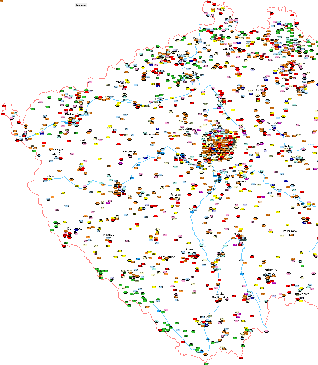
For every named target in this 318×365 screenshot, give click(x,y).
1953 (209, 50)
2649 (234, 136)
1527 (63, 126)
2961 (262, 120)
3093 (162, 71)
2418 (304, 74)
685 (55, 125)
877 (223, 147)
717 (203, 92)
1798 (211, 144)
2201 (182, 98)
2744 (56, 226)
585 (99, 228)
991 (292, 56)
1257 (241, 129)
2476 (220, 171)
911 (287, 26)
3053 (241, 191)
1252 (42, 129)
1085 (237, 91)
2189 (17, 140)
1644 (148, 71)
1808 (90, 82)
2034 (297, 286)
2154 (173, 217)
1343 (134, 104)
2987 (306, 58)
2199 (64, 246)
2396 (219, 179)
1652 (232, 153)
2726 (222, 157)
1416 (242, 96)
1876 (266, 80)
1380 (314, 153)
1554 (99, 192)
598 (299, 213)
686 (262, 288)
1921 (219, 144)
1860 (135, 65)
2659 (286, 149)
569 (289, 149)
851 (143, 297)
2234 (90, 130)
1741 (236, 134)
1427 (201, 172)
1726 (18, 122)
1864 (243, 130)
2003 (170, 327)
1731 (162, 187)
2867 (216, 288)
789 (200, 114)
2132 (220, 67)
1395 (265, 43)
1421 (283, 25)
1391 (235, 50)
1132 (313, 132)
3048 (307, 218)
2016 (228, 118)
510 (106, 271)
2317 (271, 50)
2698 (167, 80)
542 (107, 219)
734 (211, 216)
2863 (197, 321)
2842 (195, 257)
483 (174, 78)
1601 (222, 93)
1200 (100, 273)
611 (165, 212)
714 (238, 72)
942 (39, 155)
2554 (208, 137)
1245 (230, 144)
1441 (263, 86)
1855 (191, 103)
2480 (220, 340)
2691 (144, 299)
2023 (302, 49)
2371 (216, 121)
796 (299, 45)
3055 (161, 73)
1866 (167, 186)
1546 (152, 267)
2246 (124, 194)
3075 (176, 282)
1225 (244, 164)
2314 (145, 158)
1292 (21, 139)
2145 (212, 189)
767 (156, 160)
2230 (77, 123)
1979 (289, 70)
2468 (108, 238)
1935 (291, 26)
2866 (292, 207)
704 (54, 127)
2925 (242, 274)
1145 (145, 198)
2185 (218, 174)
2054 (235, 315)
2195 (185, 82)
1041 (270, 60)
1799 (230, 145)
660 (287, 88)
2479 (224, 349)
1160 (236, 227)
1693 (214, 211)
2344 (215, 66)
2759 (178, 330)
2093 (251, 155)
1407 (248, 46)
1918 (220, 13)
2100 (289, 28)
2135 (221, 136)
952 (294, 63)
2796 (86, 90)
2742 (222, 37)
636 (228, 56)
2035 (240, 245)
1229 (130, 156)
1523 (188, 243)
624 (200, 127)
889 (62, 105)
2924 (241, 119)
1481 (250, 91)
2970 (167, 123)
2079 (208, 29)
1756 (124, 87)
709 (142, 277)
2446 (206, 160)
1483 (303, 149)
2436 (137, 69)
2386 (74, 122)
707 (124, 187)
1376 (187, 53)
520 (287, 225)
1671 (4, 106)
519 (286, 161)
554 (137, 226)
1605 (210, 121)
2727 (86, 92)
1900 (81, 221)
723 (222, 194)
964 (174, 136)
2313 (275, 71)
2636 (231, 151)
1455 (207, 320)
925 (151, 63)
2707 (198, 166)
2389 (171, 198)
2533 (183, 156)
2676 (298, 47)
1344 (191, 61)
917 (15, 131)
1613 (300, 56)
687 (163, 260)
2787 (197, 77)
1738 (135, 270)
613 (85, 186)
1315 (164, 329)
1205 (115, 185)
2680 (220, 101)
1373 (257, 55)
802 (85, 173)
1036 (286, 103)
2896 (219, 253)
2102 (281, 135)
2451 (240, 243)
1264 (294, 45)
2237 (129, 305)
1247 (249, 56)
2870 (306, 87)
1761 (119, 187)
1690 (226, 229)
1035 (96, 97)
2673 (171, 47)
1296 (275, 54)
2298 (221, 95)
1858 (275, 22)
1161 (245, 60)
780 (26, 140)
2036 (96, 246)
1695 (290, 24)
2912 (198, 66)
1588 (219, 125)
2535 (209, 230)
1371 (157, 234)
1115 (291, 43)
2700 (218, 284)
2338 (239, 49)
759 (256, 126)
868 (301, 252)
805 (282, 155)
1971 (160, 330)
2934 (119, 103)
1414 (211, 56)
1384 (202, 166)
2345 (240, 52)
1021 (278, 118)
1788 (206, 325)
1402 (71, 179)
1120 (276, 47)
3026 (157, 229)
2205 (193, 331)
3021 (291, 159)
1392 (173, 52)
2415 (78, 98)
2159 (219, 133)
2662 (169, 61)
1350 (276, 172)
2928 (157, 84)
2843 (314, 254)
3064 (155, 69)
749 (236, 22)
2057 (117, 216)
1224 (151, 102)
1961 (285, 65)
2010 (267, 39)
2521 (64, 234)
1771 (142, 273)
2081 (303, 46)
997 (302, 204)
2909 (264, 134)
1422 (218, 123)
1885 (186, 336)
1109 (140, 174)
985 (268, 36)
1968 (186, 78)
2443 (203, 322)
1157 (165, 274)
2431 (180, 62)
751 (108, 137)
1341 (304, 222)
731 (217, 204)
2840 (119, 251)
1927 (204, 29)
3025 (107, 203)
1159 (268, 41)
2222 (163, 331)
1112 (215, 236)
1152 (47, 119)
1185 (190, 164)
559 (157, 231)
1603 (213, 68)
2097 (254, 31)
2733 (178, 189)
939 (302, 266)
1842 (288, 286)
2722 (84, 97)
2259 (287, 80)
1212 (32, 109)
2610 (305, 52)
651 (286, 50)
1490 (215, 176)
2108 (80, 110)
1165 (214, 171)
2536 (132, 280)
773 (182, 40)
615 (264, 91)
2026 (219, 153)
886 (95, 254)
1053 (189, 142)
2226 (181, 160)
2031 (280, 43)
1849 (77, 100)
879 (295, 25)
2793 (91, 192)
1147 (230, 132)
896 (190, 96)
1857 (282, 91)
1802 (143, 106)
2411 (226, 153)
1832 (199, 130)
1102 (187, 162)
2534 (195, 206)
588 (63, 193)
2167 (138, 259)
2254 (223, 153)
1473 (282, 174)
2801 (219, 107)
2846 (244, 132)
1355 (127, 241)
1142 (257, 101)
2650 (218, 157)
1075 (271, 113)
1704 (162, 149)
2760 (109, 166)
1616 (88, 237)
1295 (204, 61)
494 (177, 201)
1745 (81, 104)
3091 (300, 66)
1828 (292, 185)
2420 (208, 31)
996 (219, 280)
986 (86, 241)
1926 (220, 322)
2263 (295, 74)
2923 (288, 42)
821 (295, 86)
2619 (179, 56)
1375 (217, 64)
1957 (130, 277)
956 (124, 89)
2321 (263, 197)
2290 (234, 90)
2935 (191, 344)
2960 (269, 193)
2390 (304, 78)
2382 (191, 258)
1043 (315, 147)
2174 (125, 292)
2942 (246, 294)
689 (127, 80)
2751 (220, 159)
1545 (218, 40)
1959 (208, 2)
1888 (77, 186)
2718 (188, 63)
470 (212, 145)
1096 (252, 256)
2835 (245, 153)
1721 (44, 143)
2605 (187, 279)
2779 (251, 32)
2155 (214, 4)
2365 (136, 293)
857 (204, 43)
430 (140, 208)
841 (157, 129)
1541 (251, 160)
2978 (247, 301)
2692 (100, 278)
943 (133, 135)
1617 (233, 110)
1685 (24, 136)
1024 (296, 160)
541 (298, 204)
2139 (243, 88)
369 (211, 232)
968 (81, 164)
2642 (241, 125)
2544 (194, 129)
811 (221, 173)
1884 (185, 331)
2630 (220, 155)
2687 (144, 75)
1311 (184, 37)
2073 (11, 118)
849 (160, 105)
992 (175, 105)
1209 (290, 72)
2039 (110, 192)
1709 (158, 57)
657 (215, 39)
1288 (154, 254)
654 (316, 256)
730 (288, 45)
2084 (142, 279)
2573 (226, 335)
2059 (253, 184)
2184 (241, 358)
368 (214, 158)
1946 (97, 269)
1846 (278, 153)
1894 (224, 103)
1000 (209, 145)
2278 (279, 24)
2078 (210, 289)
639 (294, 77)
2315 (154, 59)
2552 (125, 135)
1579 (127, 82)
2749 (209, 159)
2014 (204, 265)
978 (298, 125)
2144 (193, 284)
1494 (135, 291)
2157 (208, 142)
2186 (239, 76)
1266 (90, 217)
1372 (85, 216)
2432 (182, 64)
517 (176, 213)
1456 (185, 160)
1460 (214, 265)
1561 (190, 256)
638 (283, 69)
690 (260, 266)
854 (126, 302)
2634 (234, 146)
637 (273, 45)
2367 (177, 40)
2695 (251, 316)
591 (246, 166)
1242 (88, 132)
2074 (96, 144)
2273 (42, 134)
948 (212, 15)
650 (174, 133)
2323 (200, 42)
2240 (238, 43)
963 (170, 88)
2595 (145, 257)
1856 (181, 176)
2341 (108, 99)
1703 (245, 34)
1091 (220, 151)
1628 (282, 151)
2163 (215, 29)
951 (227, 299)
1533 (158, 311)
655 (176, 294)
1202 (180, 158)
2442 (310, 285)
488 (184, 76)
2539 (172, 59)
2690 (158, 301)
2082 (140, 195)
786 (257, 32)
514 (193, 186)
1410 (276, 43)
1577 (241, 173)
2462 (116, 219)
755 (15, 113)
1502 (275, 73)
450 (307, 220)
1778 (160, 258)
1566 (56, 158)
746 (301, 68)
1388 (107, 246)
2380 (259, 197)
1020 (217, 136)
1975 (272, 26)
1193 (279, 123)
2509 (233, 140)
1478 (244, 67)
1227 (243, 286)
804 (78, 170)
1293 (230, 147)
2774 (277, 83)
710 (13, 116)
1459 (242, 338)
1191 (228, 184)
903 (62, 91)
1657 (160, 175)
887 (252, 222)
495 (184, 158)
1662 (249, 147)
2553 (243, 50)
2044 (230, 136)
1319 (251, 44)
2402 (274, 283)
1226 (180, 236)
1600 (134, 301)
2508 (276, 78)
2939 (157, 243)
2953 (242, 209)
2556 (75, 133)
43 (300, 35)
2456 (305, 85)
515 (172, 206)
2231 (148, 50)
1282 (277, 257)
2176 (301, 288)
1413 (226, 19)
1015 (167, 269)
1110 (213, 88)
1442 (158, 158)
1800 (219, 145)
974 (236, 205)
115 (208, 339)
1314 (243, 345)
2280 (267, 76)
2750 (226, 157)
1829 (235, 338)
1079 (172, 286)
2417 (272, 185)
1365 (161, 107)
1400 (233, 52)
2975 (100, 97)
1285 (189, 44)
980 (159, 75)
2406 (221, 26)
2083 (161, 95)
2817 (261, 143)
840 (123, 191)
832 (32, 146)
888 (81, 106)
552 (252, 173)
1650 (156, 238)
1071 (278, 212)
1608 (240, 171)
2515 (237, 57)
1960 (291, 63)
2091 (231, 50)
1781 (152, 118)
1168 (259, 185)
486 (178, 85)
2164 (297, 23)
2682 (151, 206)
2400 (77, 116)
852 (99, 271)
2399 (293, 285)
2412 (264, 275)
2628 (272, 281)
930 (300, 64)
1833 (271, 115)
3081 (278, 30)
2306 (216, 262)
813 (192, 157)
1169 (222, 319)
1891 (184, 60)
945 (208, 15)
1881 (257, 157)
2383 (227, 190)
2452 (131, 68)
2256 (267, 100)
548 (292, 197)
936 (102, 208)
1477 (66, 123)
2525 (308, 73)
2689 (162, 312)
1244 (192, 90)
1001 (208, 144)
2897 (293, 157)
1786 (302, 192)
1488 (237, 70)
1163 (58, 224)
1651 (223, 30)
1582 (71, 109)
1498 (284, 78)
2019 (140, 266)
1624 (316, 118)
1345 (280, 47)
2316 (34, 151)
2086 (55, 222)
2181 (140, 289)
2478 (289, 166)
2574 (298, 90)
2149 (222, 10)
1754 (292, 65)
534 (200, 57)
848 (251, 94)
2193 (68, 235)
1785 (168, 325)
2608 (291, 86)
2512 (236, 19)
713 (216, 267)
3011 (219, 130)
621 (102, 202)
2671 (201, 192)
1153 (194, 144)
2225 (290, 151)
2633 (234, 144)
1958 (157, 96)
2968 (180, 130)
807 (146, 253)
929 (195, 88)
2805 (200, 168)
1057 (206, 120)
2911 (81, 108)
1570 (235, 138)
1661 (3, 114)
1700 (137, 107)
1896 (194, 255)
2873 (215, 37)
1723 (212, 342)
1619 (241, 229)
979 (270, 230)
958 (304, 76)
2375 (197, 350)
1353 (236, 321)
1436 (76, 102)
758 (151, 238)
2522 (49, 179)
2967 (171, 57)
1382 (101, 220)
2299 (220, 91)
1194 (195, 160)
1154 (135, 168)
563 (227, 215)
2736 (156, 73)
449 (103, 185)
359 (286, 24)
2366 (75, 106)
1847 (300, 160)
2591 (125, 115)
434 (176, 278)
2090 (302, 87)
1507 (211, 147)
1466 (282, 71)
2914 (183, 80)
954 (42, 132)
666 (196, 62)
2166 (241, 260)
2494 (286, 181)
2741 (157, 46)
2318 (174, 219)
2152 (171, 139)
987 (230, 46)
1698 (123, 288)
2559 (249, 295)
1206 (116, 181)
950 (93, 212)
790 (229, 77)
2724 (52, 230)
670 (244, 175)
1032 (166, 310)
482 (175, 82)
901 (152, 55)
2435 (165, 272)
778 (219, 181)
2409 (182, 154)
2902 (121, 159)
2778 (286, 111)
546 (232, 176)
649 (162, 60)
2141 (226, 178)
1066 (72, 154)
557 (234, 167)
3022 (214, 41)
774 (212, 37)
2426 (95, 252)
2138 (211, 32)
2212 (227, 138)
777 (207, 285)
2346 (298, 135)
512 (134, 214)
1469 (235, 43)
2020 (223, 138)
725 (292, 40)
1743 (176, 101)
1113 (223, 221)
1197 (291, 68)
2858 (315, 169)
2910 (237, 120)
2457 (204, 260)
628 (247, 149)
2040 (79, 119)
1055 (282, 29)
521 (178, 198)
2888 (209, 135)
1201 (299, 162)
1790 (190, 77)
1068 (262, 56)
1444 (183, 258)
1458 (226, 329)
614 (134, 277)
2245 (313, 273)
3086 (287, 84)
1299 (160, 98)
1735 (298, 88)
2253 (125, 215)
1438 (205, 125)
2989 (137, 224)
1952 (309, 46)
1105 (201, 351)
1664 (240, 164)
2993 (197, 255)
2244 (312, 289)
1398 (241, 38)
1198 (289, 31)
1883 (60, 99)
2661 (238, 314)
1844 (245, 332)
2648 (208, 157)
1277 (110, 241)
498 (224, 170)
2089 (204, 135)
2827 (271, 13)
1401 (232, 66)
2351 (228, 37)
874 (62, 101)
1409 (236, 37)
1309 (221, 35)
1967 (281, 73)
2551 (277, 57)
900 (148, 63)
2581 (235, 48)
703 (177, 300)
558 (258, 155)
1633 (66, 97)
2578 (151, 302)
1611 (264, 132)
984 (300, 50)
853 (158, 299)
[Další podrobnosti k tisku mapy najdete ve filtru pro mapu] (81, 5)
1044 (24, 134)
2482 (227, 333)
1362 (247, 330)
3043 (246, 328)
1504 (291, 33)
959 (222, 336)
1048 (229, 187)
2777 (210, 211)
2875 (162, 58)
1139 (240, 127)
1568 (186, 74)
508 (140, 303)
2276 (278, 194)
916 (26, 125)
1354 (252, 53)
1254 (171, 111)
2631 (237, 140)
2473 (113, 220)
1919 (121, 135)
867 (143, 67)
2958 (193, 189)
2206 (282, 236)
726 (220, 28)
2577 (216, 198)
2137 (204, 169)
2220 (193, 184)
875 (66, 94)
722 (196, 185)
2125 (108, 85)
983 (67, 131)
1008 (118, 117)
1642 (153, 84)
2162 (219, 147)
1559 (183, 56)
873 (126, 129)
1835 (129, 260)
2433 (66, 110)
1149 (37, 134)
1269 (166, 163)
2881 (164, 54)
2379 (219, 255)
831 (230, 17)
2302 (156, 176)
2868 (155, 65)
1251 (107, 97)
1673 (165, 60)
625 (302, 277)
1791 (155, 216)
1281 (219, 138)
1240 (200, 31)
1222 (205, 13)
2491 (237, 68)
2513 (276, 81)
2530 (45, 179)
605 (130, 208)
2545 (257, 95)
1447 (306, 93)
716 (192, 277)
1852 (236, 187)
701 (90, 240)
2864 (208, 45)
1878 (156, 240)
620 (219, 9)
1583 (47, 107)
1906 (234, 171)
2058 (266, 331)
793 (194, 291)
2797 (69, 237)
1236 (142, 293)
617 (280, 294)
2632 (235, 142)
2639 (251, 298)
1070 (84, 143)
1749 (308, 82)
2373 (112, 218)
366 (130, 196)
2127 (45, 116)
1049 (236, 165)
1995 (49, 134)
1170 (272, 48)
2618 (187, 56)
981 (195, 131)
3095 (200, 40)
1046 (157, 86)
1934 (66, 206)
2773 (115, 257)
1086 (188, 69)
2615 (238, 137)
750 (25, 132)
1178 (69, 233)
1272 (225, 172)
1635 (222, 347)
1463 (303, 91)
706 (203, 317)
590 (305, 89)
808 (88, 102)
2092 (131, 294)
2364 (127, 287)
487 (157, 78)
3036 (111, 97)
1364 (311, 50)
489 (181, 78)
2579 (143, 208)
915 (26, 127)
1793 (118, 144)
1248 (311, 57)
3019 (217, 301)
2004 (181, 162)
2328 (231, 138)
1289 (301, 301)
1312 (215, 35)
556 (273, 187)
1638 (272, 43)
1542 (89, 222)
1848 (238, 317)
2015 (224, 331)
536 (98, 230)
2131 (51, 161)
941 (165, 132)
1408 (268, 31)
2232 (286, 75)
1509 (289, 292)
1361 (258, 38)
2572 (204, 143)
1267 (109, 128)
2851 (76, 229)
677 (306, 51)
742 (85, 161)
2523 (181, 262)
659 (293, 48)
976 (77, 95)
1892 (191, 209)
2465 (244, 189)
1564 (119, 195)
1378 (199, 162)
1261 (316, 120)
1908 (110, 126)
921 (243, 336)
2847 (199, 323)
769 (123, 275)
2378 (219, 38)
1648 (70, 120)
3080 (291, 36)
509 (164, 323)
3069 (40, 102)
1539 (256, 285)
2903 (192, 212)
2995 (165, 235)
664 (287, 38)
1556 (177, 148)
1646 (149, 252)
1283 (205, 145)
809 (289, 62)
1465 (281, 67)
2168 (179, 80)
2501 (176, 323)
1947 (102, 271)
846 (286, 101)
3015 (268, 282)
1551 (60, 132)
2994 (200, 68)
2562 (281, 147)
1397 (215, 147)
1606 (146, 60)
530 (286, 28)
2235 (209, 162)
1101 (308, 42)
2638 (228, 155)
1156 (235, 132)
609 (12, 113)
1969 (206, 364)
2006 (213, 136)
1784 (209, 149)
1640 (153, 71)
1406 (287, 136)
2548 (183, 342)
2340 (114, 132)
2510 (246, 179)
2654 (228, 54)
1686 (60, 158)
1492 (48, 199)
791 (258, 144)
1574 (210, 166)
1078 (256, 206)
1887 (235, 245)
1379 (254, 57)
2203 (152, 145)
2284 (155, 206)
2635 (234, 148)
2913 (194, 64)
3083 (143, 264)
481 (180, 76)
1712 (213, 149)
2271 (212, 11)
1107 (160, 287)
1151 (255, 110)
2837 (204, 48)
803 (30, 148)
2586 (132, 178)
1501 (176, 159)
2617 (303, 160)
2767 (123, 256)
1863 (116, 87)
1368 (313, 59)
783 (225, 44)
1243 (143, 77)
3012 (220, 128)
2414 (205, 66)
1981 (244, 238)
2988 (298, 156)
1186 (266, 301)
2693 (288, 273)
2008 (297, 158)
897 (150, 258)
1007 (293, 70)
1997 (194, 263)
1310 (309, 223)
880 (73, 120)
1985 (280, 69)
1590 (227, 145)
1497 (242, 334)
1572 (152, 122)
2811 (248, 42)
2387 (151, 65)
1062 (312, 81)
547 (245, 172)
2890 (278, 134)
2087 (245, 263)
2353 (238, 236)
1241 (225, 66)
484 (172, 76)
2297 (220, 97)
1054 (255, 218)
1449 (104, 100)
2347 (304, 82)
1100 (100, 140)
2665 (147, 307)
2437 (248, 137)
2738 (154, 287)
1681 (85, 245)
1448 (100, 99)
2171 (187, 88)
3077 (202, 75)
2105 (309, 204)
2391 (194, 253)
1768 (229, 101)
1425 (269, 135)
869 (65, 222)
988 (274, 129)
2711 (243, 300)
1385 (222, 8)
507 (124, 273)
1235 (175, 290)
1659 (254, 147)
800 (307, 56)
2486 (123, 271)
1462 (158, 272)
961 (155, 108)
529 (190, 159)
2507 (212, 30)
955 (63, 117)
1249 (299, 95)
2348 (222, 39)
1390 (159, 55)
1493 (95, 138)
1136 (182, 127)
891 (225, 149)
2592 (73, 123)
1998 (210, 132)
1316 (168, 330)
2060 (232, 149)
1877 (264, 54)
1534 (135, 202)
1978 (136, 85)
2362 (120, 163)
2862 (124, 94)
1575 (216, 53)
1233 (176, 240)
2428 (129, 271)
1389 (128, 66)
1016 (66, 243)
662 (187, 132)
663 (217, 342)
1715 (230, 142)
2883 (167, 58)
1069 (206, 217)
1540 (256, 53)
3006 (286, 151)
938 (220, 198)
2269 (69, 141)
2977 (195, 59)
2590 (147, 77)
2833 (82, 170)
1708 (230, 20)
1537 (184, 182)
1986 (195, 319)
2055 (258, 120)
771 (64, 236)
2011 (238, 216)
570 (65, 233)
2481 (222, 321)
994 (283, 75)
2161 (229, 140)
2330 (181, 291)
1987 (270, 232)
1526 (266, 57)
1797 (151, 240)
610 (53, 197)
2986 (117, 105)
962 (290, 99)
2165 (298, 299)
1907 (215, 196)
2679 (266, 88)
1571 (221, 112)
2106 (162, 153)
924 (237, 312)
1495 (290, 49)
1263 (284, 45)
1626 (196, 44)
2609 (304, 206)
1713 (280, 52)
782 (309, 202)
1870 (262, 39)
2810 (189, 194)
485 (168, 74)
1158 (178, 83)
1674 (49, 97)
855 (111, 280)
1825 (210, 60)
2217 (70, 122)
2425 (269, 274)
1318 (176, 64)
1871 (190, 75)
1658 (278, 32)
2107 (122, 277)
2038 (117, 69)
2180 (279, 190)
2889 (177, 203)
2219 (60, 113)
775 (83, 168)
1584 (259, 278)
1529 (220, 177)
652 (188, 134)
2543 (172, 98)
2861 (159, 153)
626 (248, 44)
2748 (273, 126)
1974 (197, 348)
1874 (115, 130)
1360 (297, 51)
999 (138, 165)
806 (80, 168)
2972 (231, 168)
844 (274, 128)
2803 (242, 32)
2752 (212, 160)
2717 (67, 105)
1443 (199, 52)
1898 (216, 151)
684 (197, 268)
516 (214, 209)
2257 (240, 238)
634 (110, 201)
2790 (295, 43)
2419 (236, 207)
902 (70, 88)
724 (240, 74)
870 (100, 159)
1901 (247, 299)
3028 (15, 134)
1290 (227, 62)
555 (250, 191)
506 (120, 285)
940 (239, 85)
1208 (209, 192)
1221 (66, 112)
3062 (299, 42)
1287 (252, 42)
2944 (224, 114)
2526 (187, 259)
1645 (161, 62)
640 (76, 233)
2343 (183, 280)
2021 (197, 270)
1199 (292, 15)
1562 (153, 275)
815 (151, 51)
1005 (177, 154)
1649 (233, 296)
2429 (175, 157)
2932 (257, 99)
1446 (88, 228)
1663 (146, 217)
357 (250, 166)
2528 (69, 98)
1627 (224, 102)
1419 (87, 115)
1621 (57, 210)
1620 (271, 145)
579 (181, 121)
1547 (272, 196)
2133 (51, 149)
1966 (203, 94)
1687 (283, 116)
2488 (194, 210)
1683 (243, 321)
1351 (167, 56)
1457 (183, 252)
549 (232, 31)
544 (266, 178)
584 (130, 229)
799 (293, 261)
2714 (144, 301)
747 (226, 23)
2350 (247, 38)
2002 (212, 272)
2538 (45, 181)
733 (181, 60)
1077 (194, 75)
